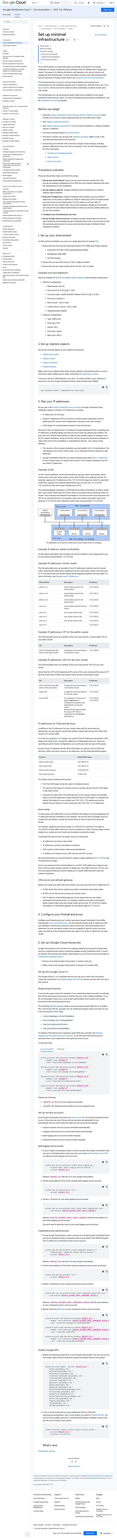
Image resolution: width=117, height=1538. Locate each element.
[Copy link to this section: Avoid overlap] (52, 809)
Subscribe (90, 1533)
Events (98, 1502)
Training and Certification (84, 1516)
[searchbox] (15, 22)
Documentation (41, 9)
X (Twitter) (100, 1506)
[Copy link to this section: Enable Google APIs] (61, 1350)
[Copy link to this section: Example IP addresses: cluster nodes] (79, 563)
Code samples (80, 1507)
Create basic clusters (90, 374)
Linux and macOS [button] (46, 1049)
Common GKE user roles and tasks (90, 78)
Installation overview (49, 100)
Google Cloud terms (70, 1525)
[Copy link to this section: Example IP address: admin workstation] (81, 549)
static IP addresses (100, 458)
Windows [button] (60, 1049)
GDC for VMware (62, 9)
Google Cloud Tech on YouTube (104, 1515)
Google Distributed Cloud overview (66, 407)
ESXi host (62, 278)
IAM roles (53, 1006)
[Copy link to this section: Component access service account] (71, 1231)
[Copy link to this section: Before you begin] (62, 109)
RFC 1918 (99, 858)
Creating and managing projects (59, 153)
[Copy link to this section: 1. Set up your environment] (73, 235)
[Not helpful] (108, 26)
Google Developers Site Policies (95, 1478)
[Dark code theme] (103, 387)
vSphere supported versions (57, 122)
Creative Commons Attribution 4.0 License (95, 1476)
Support (57, 1502)
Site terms (56, 1525)
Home (40, 26)
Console (80, 3)
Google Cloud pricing (40, 1502)
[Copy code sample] (107, 387)
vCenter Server (73, 133)
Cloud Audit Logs (97, 1153)
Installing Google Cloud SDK (70, 979)
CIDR (60, 738)
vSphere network (49, 367)
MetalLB (90, 448)
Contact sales (38, 1511)
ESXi (96, 241)
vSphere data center (51, 354)
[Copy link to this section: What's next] (59, 1445)
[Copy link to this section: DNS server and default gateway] (75, 880)
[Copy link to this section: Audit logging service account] (65, 1146)
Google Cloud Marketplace (38, 1506)
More (34, 3)
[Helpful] (104, 26)
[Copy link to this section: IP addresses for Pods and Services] (77, 723)
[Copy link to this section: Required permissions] (63, 988)
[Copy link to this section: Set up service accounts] (65, 1113)
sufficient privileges (81, 137)
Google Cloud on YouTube (102, 1510)
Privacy (48, 1525)
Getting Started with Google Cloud (82, 1503)
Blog (97, 1498)
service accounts (78, 1117)
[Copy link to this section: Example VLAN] (56, 470)
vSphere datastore (78, 278)
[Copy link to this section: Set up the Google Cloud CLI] (70, 972)
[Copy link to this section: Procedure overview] (66, 170)
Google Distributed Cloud (16, 9)
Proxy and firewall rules (58, 923)
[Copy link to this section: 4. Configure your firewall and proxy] (85, 914)
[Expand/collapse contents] (50, 46)
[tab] (46, 1049)
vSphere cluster (49, 358)
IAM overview (52, 157)
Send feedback (101, 35)
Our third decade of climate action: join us (49, 1528)
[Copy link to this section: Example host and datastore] (70, 273)
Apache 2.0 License (64, 1478)
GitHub (77, 1498)
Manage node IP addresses (67, 576)
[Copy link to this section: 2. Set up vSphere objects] (72, 344)
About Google (38, 1525)
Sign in (111, 3)
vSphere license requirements (58, 126)
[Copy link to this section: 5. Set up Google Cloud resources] (83, 942)
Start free (108, 10)
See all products (39, 1498)
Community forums (61, 1498)
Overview (6, 15)
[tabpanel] (73, 1073)
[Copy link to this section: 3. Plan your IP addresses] (71, 401)
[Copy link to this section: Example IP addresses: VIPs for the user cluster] (90, 660)
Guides (17, 15)
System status (59, 1509)
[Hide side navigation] (27, 1534)
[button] (15, 34)
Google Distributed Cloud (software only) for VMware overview (75, 115)
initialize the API (97, 1415)
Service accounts (54, 161)
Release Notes (59, 1506)
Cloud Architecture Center (82, 1512)
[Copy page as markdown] (74, 40)
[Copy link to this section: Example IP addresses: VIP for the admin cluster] (91, 632)
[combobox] (60, 3)
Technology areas (51, 26)
